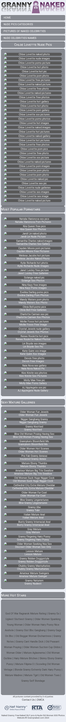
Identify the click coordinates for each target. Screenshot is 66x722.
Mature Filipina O (24, 664)
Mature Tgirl (31, 675)
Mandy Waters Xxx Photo (33, 302)
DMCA (40, 699)
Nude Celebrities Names (20, 38)
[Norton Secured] (54, 709)
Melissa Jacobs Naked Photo (33, 258)
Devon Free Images (33, 361)
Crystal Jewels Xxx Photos (33, 331)
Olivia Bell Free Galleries (33, 309)
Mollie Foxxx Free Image (33, 324)
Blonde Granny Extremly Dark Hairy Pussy (38, 669)
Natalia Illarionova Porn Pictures (33, 221)
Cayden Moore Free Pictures (33, 251)
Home (7, 17)
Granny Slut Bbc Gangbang (30, 630)
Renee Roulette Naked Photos (33, 339)
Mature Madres (13, 675)
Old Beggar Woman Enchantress (33, 636)
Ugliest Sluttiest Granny (19, 619)
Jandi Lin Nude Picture (33, 236)
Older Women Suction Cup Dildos (42, 647)
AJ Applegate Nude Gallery (33, 390)
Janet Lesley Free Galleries (33, 273)
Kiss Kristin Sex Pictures (33, 375)
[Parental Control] (16, 709)
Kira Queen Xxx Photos (33, 229)
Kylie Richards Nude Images (33, 265)
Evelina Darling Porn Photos (33, 295)
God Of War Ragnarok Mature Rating (25, 613)
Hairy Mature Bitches (25, 658)
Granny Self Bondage (33, 680)
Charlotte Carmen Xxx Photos (33, 317)
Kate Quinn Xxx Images (33, 353)
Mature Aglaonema (34, 652)
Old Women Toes (50, 675)
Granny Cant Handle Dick (29, 641)
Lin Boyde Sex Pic (33, 346)
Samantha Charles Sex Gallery (33, 243)
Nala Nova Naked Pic (33, 368)
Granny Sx (53, 613)
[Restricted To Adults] (37, 709)
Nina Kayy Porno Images (33, 287)
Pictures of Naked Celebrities (25, 31)
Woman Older (13, 652)
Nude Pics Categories (18, 24)
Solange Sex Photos (33, 280)
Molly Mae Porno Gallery (33, 383)
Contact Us (28, 699)
